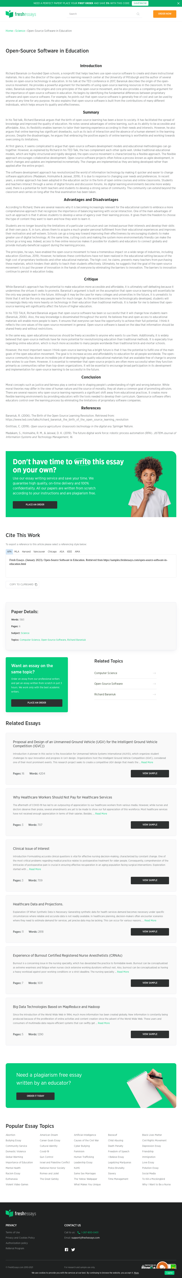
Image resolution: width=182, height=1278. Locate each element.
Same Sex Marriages (85, 1173)
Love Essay (148, 1162)
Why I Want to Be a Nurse (156, 1184)
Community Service (16, 1146)
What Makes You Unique (87, 1184)
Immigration (149, 1157)
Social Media (149, 1173)
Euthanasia (12, 1179)
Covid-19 (44, 1151)
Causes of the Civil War (86, 1140)
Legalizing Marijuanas (119, 1162)
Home (9, 30)
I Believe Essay (116, 1157)
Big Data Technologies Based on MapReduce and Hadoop (56, 1007)
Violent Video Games (17, 1184)
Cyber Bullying (82, 1146)
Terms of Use (13, 1232)
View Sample (150, 773)
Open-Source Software (53, 640)
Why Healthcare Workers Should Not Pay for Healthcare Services (62, 797)
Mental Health (13, 1168)
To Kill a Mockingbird (153, 1179)
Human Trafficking (84, 1157)
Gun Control (46, 1157)
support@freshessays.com (85, 1238)
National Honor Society (52, 1168)
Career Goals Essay (50, 1140)
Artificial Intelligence (85, 1135)
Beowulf (112, 1135)
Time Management (118, 1179)
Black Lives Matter (152, 1135)
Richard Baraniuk (76, 640)
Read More (147, 762)
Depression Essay (151, 1146)
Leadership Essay (83, 1162)
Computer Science (30, 640)
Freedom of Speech (118, 1151)
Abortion (10, 1135)
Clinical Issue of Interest (31, 849)
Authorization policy (17, 1243)
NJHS (77, 1168)
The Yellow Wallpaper (85, 1179)
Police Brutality (116, 1168)
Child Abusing (115, 1140)
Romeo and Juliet (49, 1173)
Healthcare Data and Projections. (38, 904)
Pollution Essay (150, 1168)
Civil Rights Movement (154, 1140)
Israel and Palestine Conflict (55, 1162)
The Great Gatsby (49, 1179)
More (136, 1273)
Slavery (112, 1173)
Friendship (148, 1151)
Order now (165, 14)
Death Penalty (115, 1146)
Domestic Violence (16, 1151)
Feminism (79, 1151)
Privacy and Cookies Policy (20, 1238)
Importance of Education (19, 1162)
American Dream (49, 1135)
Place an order (35, 505)
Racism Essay (13, 1173)
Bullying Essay (13, 1140)
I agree (169, 1273)
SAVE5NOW (140, 3)
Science (20, 30)
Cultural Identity (48, 1146)
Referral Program (15, 1248)
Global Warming (14, 1157)
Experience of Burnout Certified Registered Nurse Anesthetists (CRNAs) (67, 955)
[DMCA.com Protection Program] (149, 1267)
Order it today (35, 1096)
